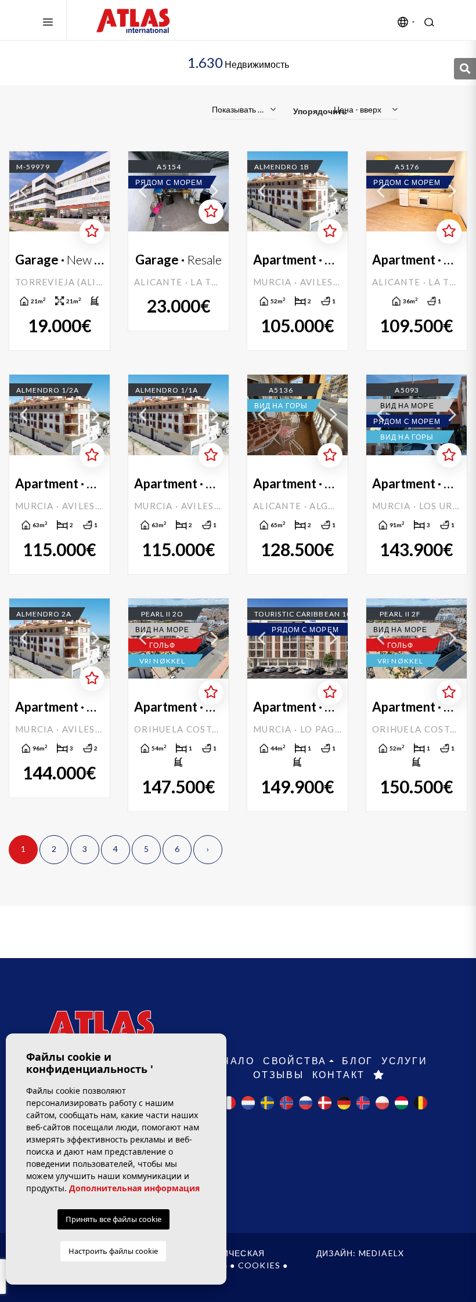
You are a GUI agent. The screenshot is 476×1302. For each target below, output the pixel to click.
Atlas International (133, 20)
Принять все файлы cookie (113, 1219)
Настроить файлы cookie (113, 1251)
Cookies (259, 1265)
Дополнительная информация (134, 1188)
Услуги (404, 1060)
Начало (230, 1060)
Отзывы (278, 1074)
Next (95, 191)
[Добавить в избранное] (92, 231)
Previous (23, 191)
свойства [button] (295, 1060)
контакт (339, 1074)
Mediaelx (382, 1253)
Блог (357, 1060)
